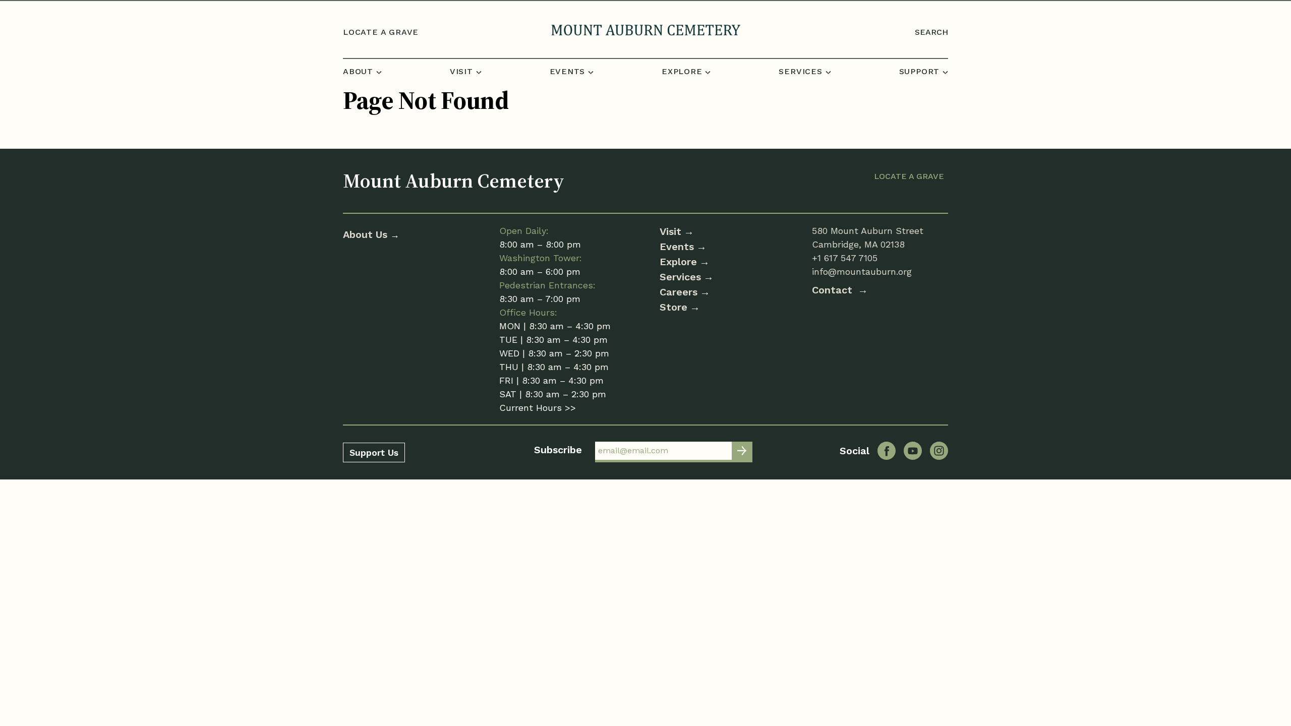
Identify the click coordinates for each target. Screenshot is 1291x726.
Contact (833, 290)
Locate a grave (381, 32)
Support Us (373, 452)
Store (673, 307)
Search (931, 32)
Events (677, 246)
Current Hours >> (537, 407)
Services (680, 277)
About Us (366, 234)
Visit (670, 231)
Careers (678, 292)
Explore (678, 262)
